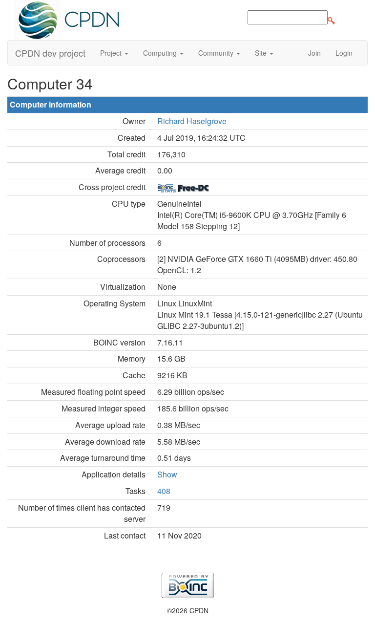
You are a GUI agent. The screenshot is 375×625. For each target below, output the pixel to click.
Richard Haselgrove (192, 121)
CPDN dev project (50, 52)
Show (167, 474)
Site (262, 53)
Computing (161, 53)
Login (344, 53)
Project (112, 53)
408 (163, 490)
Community (216, 53)
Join (314, 53)
